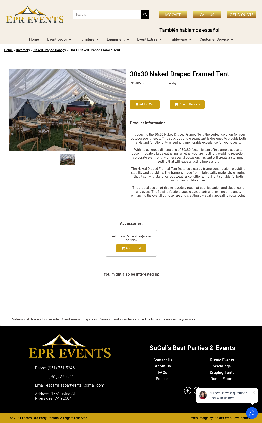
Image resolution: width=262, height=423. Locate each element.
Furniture (86, 39)
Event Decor (57, 39)
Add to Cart (146, 104)
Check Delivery (189, 104)
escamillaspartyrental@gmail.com (75, 385)
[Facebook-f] (187, 390)
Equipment (116, 39)
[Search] (145, 14)
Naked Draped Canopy (49, 50)
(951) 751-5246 (61, 368)
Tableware (178, 39)
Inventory (23, 50)
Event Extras (147, 39)
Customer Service (214, 39)
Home (34, 39)
